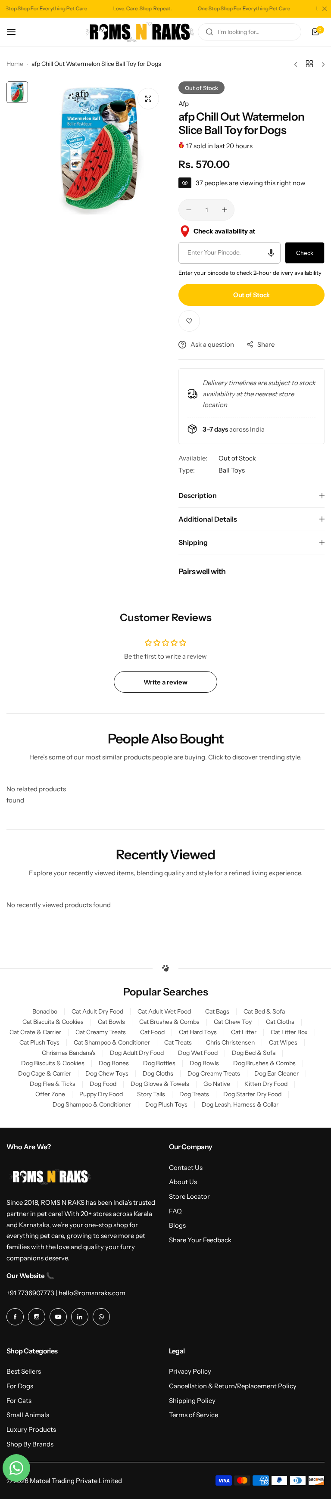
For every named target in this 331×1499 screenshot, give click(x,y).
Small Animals (27, 1415)
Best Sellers (23, 1371)
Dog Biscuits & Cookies (52, 1063)
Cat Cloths (280, 1022)
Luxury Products (31, 1429)
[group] (99, 148)
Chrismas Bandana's (69, 1053)
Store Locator (189, 1196)
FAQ (175, 1211)
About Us (183, 1182)
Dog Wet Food (198, 1053)
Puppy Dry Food (101, 1094)
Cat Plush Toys (39, 1042)
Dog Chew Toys (106, 1073)
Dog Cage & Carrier (44, 1073)
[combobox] (249, 31)
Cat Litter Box (289, 1032)
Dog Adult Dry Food (137, 1053)
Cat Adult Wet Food (164, 1011)
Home (14, 64)
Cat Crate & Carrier (35, 1032)
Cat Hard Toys (198, 1032)
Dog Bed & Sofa (253, 1053)
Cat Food (152, 1032)
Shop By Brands (29, 1444)
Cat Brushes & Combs (169, 1022)
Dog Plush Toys (166, 1104)
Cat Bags (217, 1011)
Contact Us (186, 1167)
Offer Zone (50, 1094)
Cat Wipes (283, 1042)
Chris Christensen (230, 1042)
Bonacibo (44, 1011)
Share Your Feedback (200, 1240)
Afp (183, 104)
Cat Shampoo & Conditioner (112, 1042)
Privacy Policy (190, 1371)
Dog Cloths (158, 1073)
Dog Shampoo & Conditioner (92, 1104)
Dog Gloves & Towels (160, 1084)
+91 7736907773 (30, 1293)
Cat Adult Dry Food (97, 1011)
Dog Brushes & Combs (264, 1063)
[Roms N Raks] (140, 32)
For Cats (18, 1400)
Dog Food (103, 1084)
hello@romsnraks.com (92, 1293)
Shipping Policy (192, 1400)
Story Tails (151, 1094)
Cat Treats (178, 1042)
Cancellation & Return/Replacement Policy (233, 1386)
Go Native (216, 1084)
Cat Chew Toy (233, 1022)
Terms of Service (193, 1415)
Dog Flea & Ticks (52, 1084)
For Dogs (19, 1386)
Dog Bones (114, 1063)
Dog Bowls (204, 1063)
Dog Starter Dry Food (252, 1094)
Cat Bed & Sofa (264, 1011)
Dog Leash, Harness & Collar (240, 1104)
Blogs (177, 1225)
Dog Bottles (159, 1063)
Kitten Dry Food (265, 1084)
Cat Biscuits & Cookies (53, 1022)
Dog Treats (194, 1094)
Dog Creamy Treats (213, 1073)
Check (304, 252)
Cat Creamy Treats (100, 1032)
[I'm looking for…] (209, 31)
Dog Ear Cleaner (276, 1073)
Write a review (165, 682)
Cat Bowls (111, 1022)
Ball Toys (232, 470)
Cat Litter (243, 1032)
